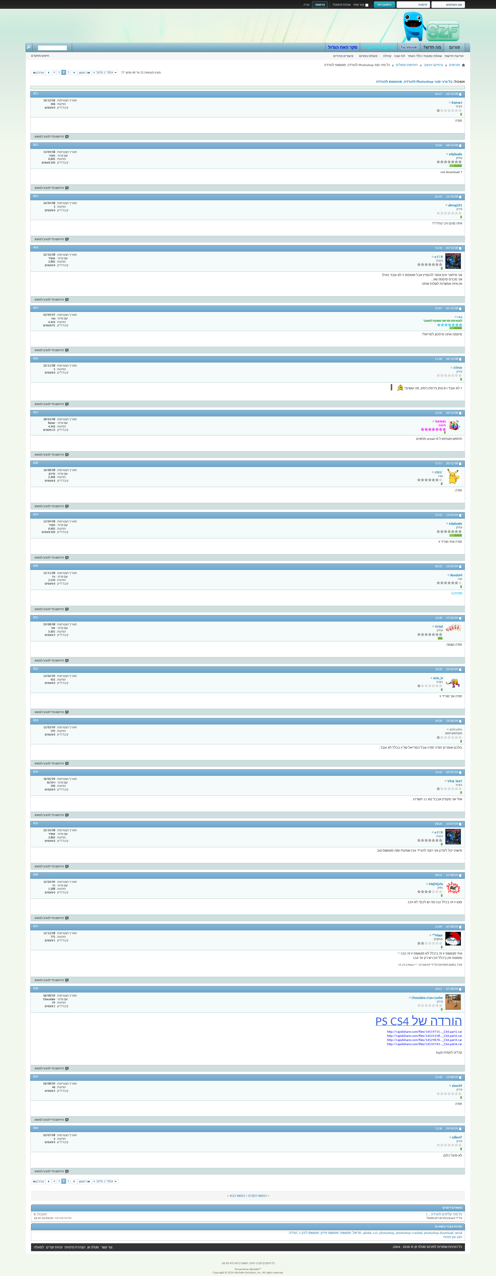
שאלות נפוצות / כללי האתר (425, 56)
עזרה (306, 4)
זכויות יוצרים (54, 1247)
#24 (35, 247)
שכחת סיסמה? (341, 4)
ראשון (83, 73)
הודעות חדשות (454, 56)
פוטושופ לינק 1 (309, 1233)
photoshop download (438, 1233)
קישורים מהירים (343, 56)
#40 (35, 1128)
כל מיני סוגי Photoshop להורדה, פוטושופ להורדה (414, 82)
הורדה (293, 1233)
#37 (35, 926)
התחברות (384, 4)
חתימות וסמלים (407, 65)
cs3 (375, 1233)
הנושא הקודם (257, 1196)
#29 (35, 514)
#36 (35, 874)
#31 (35, 617)
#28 (35, 463)
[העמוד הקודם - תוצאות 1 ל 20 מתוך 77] (74, 72)
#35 (35, 823)
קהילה (387, 56)
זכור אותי (358, 4)
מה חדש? (432, 47)
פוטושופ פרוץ (330, 1233)
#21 (35, 93)
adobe (367, 1233)
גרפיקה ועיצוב (433, 65)
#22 (35, 145)
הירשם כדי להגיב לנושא (49, 136)
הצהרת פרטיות (75, 1247)
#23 (35, 196)
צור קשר (106, 1247)
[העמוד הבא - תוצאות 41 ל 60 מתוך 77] (48, 72)
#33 (35, 720)
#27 (35, 412)
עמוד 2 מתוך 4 (103, 72)
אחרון (40, 73)
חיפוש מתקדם (40, 56)
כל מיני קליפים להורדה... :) (444, 1214)
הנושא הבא (237, 1196)
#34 (35, 771)
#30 (35, 566)
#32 (35, 669)
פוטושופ (345, 1233)
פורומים (454, 65)
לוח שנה (399, 56)
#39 (35, 1076)
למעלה (39, 1247)
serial (458, 1233)
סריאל (357, 1233)
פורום (454, 47)
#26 (35, 358)
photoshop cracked (409, 1233)
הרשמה (320, 4)
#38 (35, 988)
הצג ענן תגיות (452, 1237)
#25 (35, 308)
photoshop (386, 1233)
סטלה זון (93, 1247)
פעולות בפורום (368, 56)
